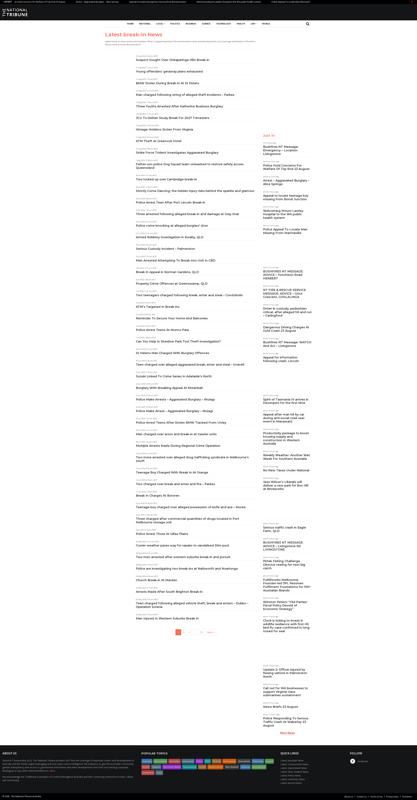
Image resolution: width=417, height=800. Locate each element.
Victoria (217, 761)
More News (287, 733)
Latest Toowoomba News (294, 764)
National (145, 23)
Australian (174, 761)
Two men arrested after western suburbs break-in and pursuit (183, 557)
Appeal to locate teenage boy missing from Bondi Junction (139, 1)
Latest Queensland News (293, 768)
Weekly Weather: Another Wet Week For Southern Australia (286, 457)
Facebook (362, 761)
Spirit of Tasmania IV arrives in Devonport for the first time (286, 401)
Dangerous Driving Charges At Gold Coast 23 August (286, 329)
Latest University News (292, 779)
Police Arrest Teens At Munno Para (162, 330)
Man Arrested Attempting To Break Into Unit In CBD (175, 260)
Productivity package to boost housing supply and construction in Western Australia (286, 438)
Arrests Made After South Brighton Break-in (169, 592)
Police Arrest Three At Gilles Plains (162, 534)
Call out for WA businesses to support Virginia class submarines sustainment (285, 691)
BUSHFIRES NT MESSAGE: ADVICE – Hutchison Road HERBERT (283, 275)
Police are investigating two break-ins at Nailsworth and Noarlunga (187, 568)
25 (201, 632)
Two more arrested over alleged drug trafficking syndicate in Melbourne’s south (192, 459)
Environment (189, 766)
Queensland (244, 761)
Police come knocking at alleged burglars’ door (172, 225)
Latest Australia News (292, 760)
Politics (175, 23)
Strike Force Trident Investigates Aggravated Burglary (177, 152)
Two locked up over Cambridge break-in (166, 179)
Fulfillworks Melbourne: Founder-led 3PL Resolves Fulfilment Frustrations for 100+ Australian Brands (287, 585)
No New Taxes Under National (286, 470)
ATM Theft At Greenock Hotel (158, 141)
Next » (211, 632)
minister (156, 766)
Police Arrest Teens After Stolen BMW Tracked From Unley (181, 422)
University (258, 761)
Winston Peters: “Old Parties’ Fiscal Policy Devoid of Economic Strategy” (285, 605)
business (245, 766)
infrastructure (215, 766)
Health (241, 23)
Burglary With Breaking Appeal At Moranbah (169, 388)
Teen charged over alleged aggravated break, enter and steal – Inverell (190, 364)
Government (160, 761)
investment (148, 772)
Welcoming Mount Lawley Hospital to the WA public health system (210, 1)
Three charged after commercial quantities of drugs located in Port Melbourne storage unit (187, 520)
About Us (348, 796)
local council (229, 761)
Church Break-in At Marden (156, 580)
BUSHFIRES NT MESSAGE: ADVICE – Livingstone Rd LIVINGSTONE (283, 546)
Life (253, 23)
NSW (207, 761)
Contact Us (362, 796)
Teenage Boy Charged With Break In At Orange (172, 472)
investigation (258, 766)
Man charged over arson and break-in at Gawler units (176, 434)
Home (130, 23)
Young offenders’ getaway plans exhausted (169, 71)
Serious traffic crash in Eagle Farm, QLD (284, 529)
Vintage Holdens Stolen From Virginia (164, 129)
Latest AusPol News (291, 783)
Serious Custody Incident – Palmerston (165, 249)
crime (159, 772)
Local (159, 23)
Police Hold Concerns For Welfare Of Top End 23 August (286, 167)
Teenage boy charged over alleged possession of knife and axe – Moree (191, 507)
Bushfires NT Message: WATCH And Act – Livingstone (287, 344)
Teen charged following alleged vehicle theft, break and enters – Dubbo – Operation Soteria (192, 605)
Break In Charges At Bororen (158, 495)
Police (199, 761)
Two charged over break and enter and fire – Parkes (175, 484)
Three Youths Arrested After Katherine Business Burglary (179, 106)
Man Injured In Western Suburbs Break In (167, 618)
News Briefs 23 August (280, 707)
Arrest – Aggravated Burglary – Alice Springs (78, 1)
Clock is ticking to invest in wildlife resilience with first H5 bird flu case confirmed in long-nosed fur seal (287, 626)
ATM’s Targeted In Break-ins (158, 307)
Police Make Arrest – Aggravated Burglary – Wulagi (174, 411)
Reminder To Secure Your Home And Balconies (172, 318)
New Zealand (231, 766)
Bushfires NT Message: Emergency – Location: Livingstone (281, 150)
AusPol (145, 766)
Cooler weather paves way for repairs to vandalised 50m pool (182, 545)
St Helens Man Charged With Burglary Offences (172, 353)
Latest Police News (290, 775)
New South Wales (171, 766)
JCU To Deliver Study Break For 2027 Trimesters (172, 118)
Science (206, 23)
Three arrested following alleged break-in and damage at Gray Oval (187, 214)
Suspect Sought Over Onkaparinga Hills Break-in (172, 60)
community (188, 761)
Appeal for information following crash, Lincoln (281, 359)
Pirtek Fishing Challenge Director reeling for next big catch (284, 564)
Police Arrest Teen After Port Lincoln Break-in (170, 202)
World (266, 23)
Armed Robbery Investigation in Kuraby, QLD (169, 237)
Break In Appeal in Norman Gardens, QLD (167, 272)
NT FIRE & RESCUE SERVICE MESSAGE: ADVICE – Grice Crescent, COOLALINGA (284, 293)
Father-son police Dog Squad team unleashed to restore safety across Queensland (190, 166)
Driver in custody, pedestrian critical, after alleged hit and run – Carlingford (287, 312)
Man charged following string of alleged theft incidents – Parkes (185, 95)
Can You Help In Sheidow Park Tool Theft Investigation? (178, 341)
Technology (223, 23)
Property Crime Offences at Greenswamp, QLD (172, 283)
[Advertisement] (355, 12)
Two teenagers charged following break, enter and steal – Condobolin (189, 295)
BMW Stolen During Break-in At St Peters (167, 83)
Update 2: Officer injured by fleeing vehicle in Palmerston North (285, 673)
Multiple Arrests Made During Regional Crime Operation (178, 446)
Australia (146, 761)
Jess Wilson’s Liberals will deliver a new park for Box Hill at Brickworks (285, 485)
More (52, 770)
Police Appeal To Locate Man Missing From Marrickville (279, 1)
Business (191, 23)
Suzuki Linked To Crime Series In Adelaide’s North (174, 376)
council (269, 761)
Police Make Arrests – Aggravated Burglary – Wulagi (175, 399)
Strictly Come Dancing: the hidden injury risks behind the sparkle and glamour (195, 191)
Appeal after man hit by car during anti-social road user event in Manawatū (284, 418)
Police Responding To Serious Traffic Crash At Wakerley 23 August (285, 722)
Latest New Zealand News (294, 771)
